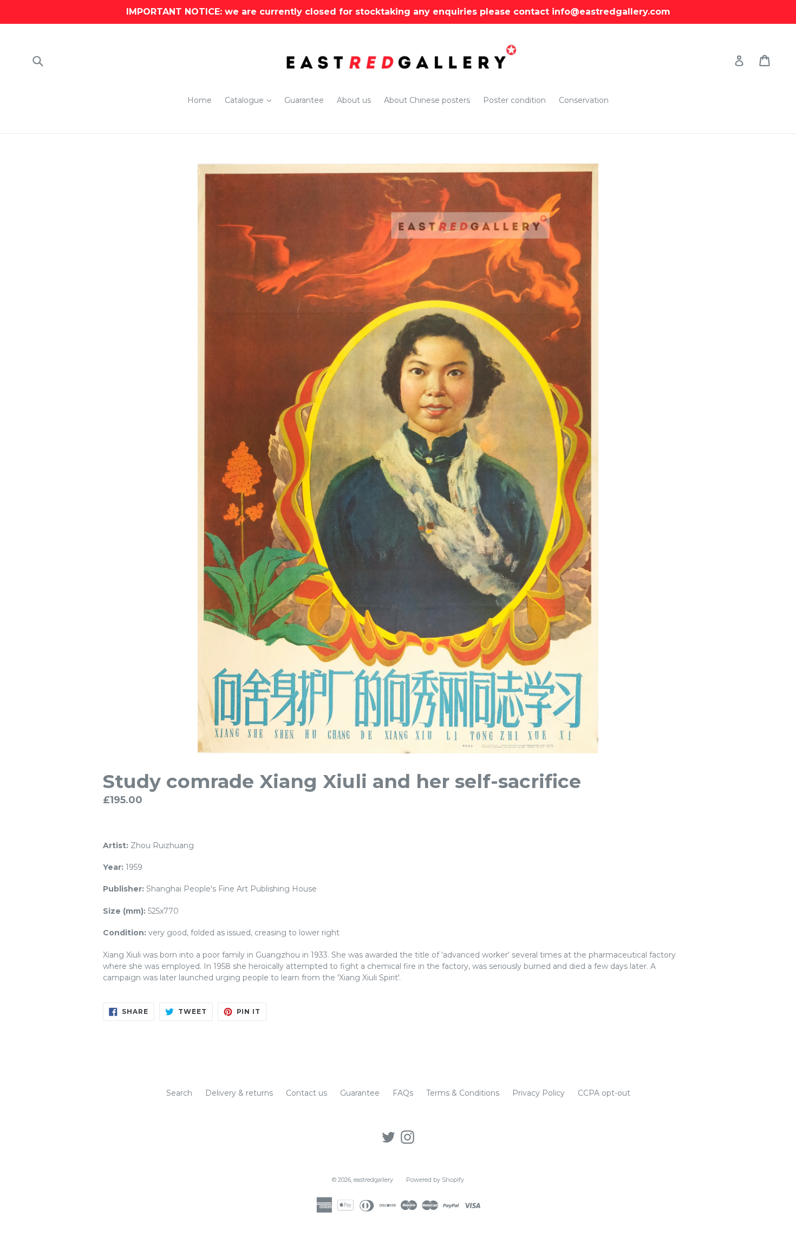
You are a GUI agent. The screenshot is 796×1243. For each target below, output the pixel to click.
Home (199, 100)
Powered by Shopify (435, 1179)
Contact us (306, 1093)
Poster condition (514, 100)
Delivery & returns (239, 1093)
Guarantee (304, 100)
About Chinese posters (427, 100)
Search (179, 1093)
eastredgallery (373, 1179)
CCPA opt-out (604, 1093)
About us (354, 100)
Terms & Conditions (462, 1093)
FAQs (403, 1093)
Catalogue (251, 100)
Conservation (584, 100)
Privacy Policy (538, 1093)
